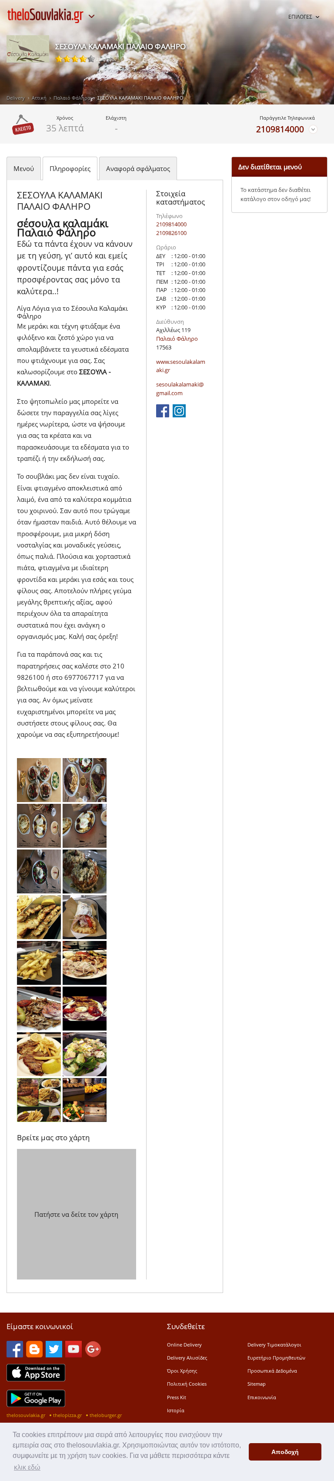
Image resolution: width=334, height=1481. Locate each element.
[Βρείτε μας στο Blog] (34, 1354)
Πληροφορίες (70, 168)
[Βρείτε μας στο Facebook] (162, 414)
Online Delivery (184, 1344)
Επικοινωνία (261, 1397)
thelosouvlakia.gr (26, 1415)
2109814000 (280, 129)
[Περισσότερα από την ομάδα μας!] (91, 16)
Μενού (23, 168)
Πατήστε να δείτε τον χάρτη (76, 1214)
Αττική (39, 97)
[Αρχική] (46, 15)
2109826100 (171, 233)
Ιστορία (175, 1410)
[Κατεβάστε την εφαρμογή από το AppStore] (36, 1378)
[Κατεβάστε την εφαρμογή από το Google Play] (36, 1404)
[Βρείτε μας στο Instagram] (179, 414)
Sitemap (256, 1383)
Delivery (16, 97)
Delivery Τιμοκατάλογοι (274, 1344)
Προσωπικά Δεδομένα (272, 1370)
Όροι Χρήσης (182, 1370)
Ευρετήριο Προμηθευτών (276, 1357)
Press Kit (176, 1397)
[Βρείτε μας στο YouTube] (73, 1354)
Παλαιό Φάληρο (71, 97)
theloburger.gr (106, 1415)
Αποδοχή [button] (285, 1451)
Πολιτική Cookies (187, 1383)
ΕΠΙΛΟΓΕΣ (300, 16)
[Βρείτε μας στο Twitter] (54, 1354)
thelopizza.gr (67, 1415)
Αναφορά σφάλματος (138, 168)
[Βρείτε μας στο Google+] (93, 1354)
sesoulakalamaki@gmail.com (180, 388)
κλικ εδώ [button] (27, 1467)
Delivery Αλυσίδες (187, 1357)
